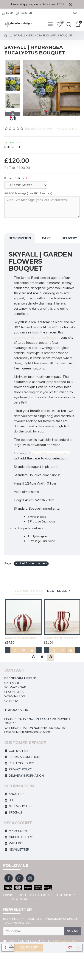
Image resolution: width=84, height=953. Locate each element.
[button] (27, 88)
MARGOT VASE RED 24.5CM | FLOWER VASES (22, 638)
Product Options (14, 178)
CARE (46, 238)
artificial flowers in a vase (50, 453)
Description (20, 238)
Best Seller (58, 591)
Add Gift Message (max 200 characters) (28, 193)
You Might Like (28, 591)
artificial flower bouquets (31, 563)
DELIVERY (69, 238)
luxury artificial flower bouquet (37, 337)
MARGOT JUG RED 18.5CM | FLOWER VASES (61, 638)
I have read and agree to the (42, 941)
